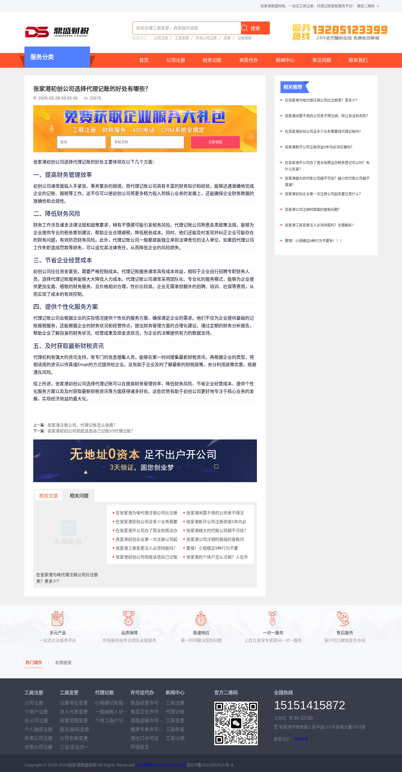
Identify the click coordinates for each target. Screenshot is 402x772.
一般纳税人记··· (111, 711)
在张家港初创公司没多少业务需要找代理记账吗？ (324, 132)
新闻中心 (285, 60)
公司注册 (161, 38)
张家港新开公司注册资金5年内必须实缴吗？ (319, 147)
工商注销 (175, 738)
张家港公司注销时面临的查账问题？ (313, 210)
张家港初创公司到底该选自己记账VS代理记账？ (91, 431)
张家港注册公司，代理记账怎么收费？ (82, 425)
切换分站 (301, 739)
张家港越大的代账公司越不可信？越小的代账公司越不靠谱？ (327, 181)
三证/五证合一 (74, 747)
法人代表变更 (74, 711)
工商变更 (182, 38)
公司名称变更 (74, 738)
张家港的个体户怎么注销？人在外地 (217, 557)
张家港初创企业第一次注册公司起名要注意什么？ (324, 194)
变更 (227, 38)
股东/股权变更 (74, 729)
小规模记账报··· (111, 702)
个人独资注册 (38, 729)
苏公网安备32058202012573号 (161, 765)
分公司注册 (36, 720)
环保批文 (139, 747)
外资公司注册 (206, 38)
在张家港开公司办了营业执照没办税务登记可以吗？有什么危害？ (327, 166)
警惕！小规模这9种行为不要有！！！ (314, 241)
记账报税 (244, 38)
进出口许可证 (144, 738)
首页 (144, 60)
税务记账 (212, 60)
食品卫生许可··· (146, 711)
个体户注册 (36, 711)
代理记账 (175, 711)
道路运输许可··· (146, 720)
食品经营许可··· (146, 702)
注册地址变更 (74, 702)
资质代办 (248, 60)
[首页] (56, 32)
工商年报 (175, 729)
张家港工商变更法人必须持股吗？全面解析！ (320, 225)
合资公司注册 (38, 747)
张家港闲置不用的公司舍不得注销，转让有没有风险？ (327, 116)
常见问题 (321, 60)
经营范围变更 (74, 720)
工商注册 (175, 702)
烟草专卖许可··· (146, 729)
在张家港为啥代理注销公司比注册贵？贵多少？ (322, 100)
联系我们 (358, 60)
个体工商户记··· (111, 720)
